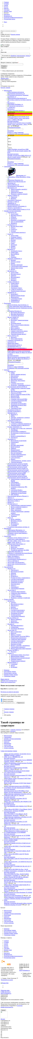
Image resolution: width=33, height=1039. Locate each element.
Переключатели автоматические (20, 658)
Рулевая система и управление (20, 577)
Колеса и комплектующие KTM (20, 394)
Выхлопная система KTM (18, 391)
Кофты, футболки (16, 238)
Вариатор (14, 414)
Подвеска (14, 576)
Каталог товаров (5, 87)
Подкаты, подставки (17, 548)
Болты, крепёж (16, 519)
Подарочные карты (9, 19)
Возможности (8, 16)
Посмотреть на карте (7, 980)
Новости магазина (7, 699)
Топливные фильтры (17, 315)
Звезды (14, 337)
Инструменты (15, 545)
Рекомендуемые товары (11, 674)
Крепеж (13, 607)
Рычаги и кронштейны (18, 436)
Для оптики (14, 285)
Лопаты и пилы (15, 261)
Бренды (6, 8)
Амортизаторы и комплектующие (21, 505)
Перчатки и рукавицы (18, 220)
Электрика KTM (16, 408)
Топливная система (17, 581)
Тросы (13, 585)
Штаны (13, 198)
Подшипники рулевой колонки (20, 433)
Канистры (14, 547)
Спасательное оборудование (19, 266)
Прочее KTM (15, 397)
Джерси (14, 197)
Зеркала (13, 573)
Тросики (14, 437)
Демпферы (14, 430)
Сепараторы (14, 627)
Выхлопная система (17, 571)
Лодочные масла (16, 323)
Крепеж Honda (15, 483)
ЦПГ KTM (14, 406)
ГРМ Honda (15, 482)
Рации (13, 263)
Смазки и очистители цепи (19, 331)
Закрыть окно (5, 78)
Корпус (13, 574)
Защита (13, 275)
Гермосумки (14, 252)
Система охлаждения (17, 579)
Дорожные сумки (16, 288)
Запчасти (14, 621)
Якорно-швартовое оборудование (21, 648)
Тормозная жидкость (17, 332)
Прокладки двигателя (18, 380)
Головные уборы (16, 237)
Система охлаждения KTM (19, 400)
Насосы (13, 651)
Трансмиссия (15, 584)
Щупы (13, 269)
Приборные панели (17, 451)
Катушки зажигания (17, 445)
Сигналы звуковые (17, 456)
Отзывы (6, 3)
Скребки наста (15, 594)
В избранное (11, 134)
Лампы (13, 448)
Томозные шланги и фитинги (20, 425)
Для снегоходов (8, 746)
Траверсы (14, 516)
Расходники (7, 740)
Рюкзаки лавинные (17, 264)
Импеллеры (15, 622)
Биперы (13, 260)
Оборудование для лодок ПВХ (20, 636)
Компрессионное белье (18, 295)
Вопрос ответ (8, 11)
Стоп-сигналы (15, 457)
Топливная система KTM (19, 403)
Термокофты (15, 300)
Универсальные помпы (18, 661)
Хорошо (3, 1010)
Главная (6, 2)
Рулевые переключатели (18, 454)
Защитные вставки (17, 192)
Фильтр (3, 1019)
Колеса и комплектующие (19, 507)
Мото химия (15, 328)
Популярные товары (10, 671)
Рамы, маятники (16, 510)
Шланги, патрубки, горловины (20, 645)
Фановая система (16, 644)
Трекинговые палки (17, 268)
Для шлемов (14, 286)
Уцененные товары (9, 676)
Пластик (14, 522)
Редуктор (14, 608)
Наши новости (5, 679)
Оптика (14, 218)
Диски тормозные (16, 422)
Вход (5, 22)
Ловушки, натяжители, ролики (20, 417)
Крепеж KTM (15, 396)
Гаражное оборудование (18, 591)
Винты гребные (16, 619)
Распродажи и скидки (10, 673)
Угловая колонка (16, 614)
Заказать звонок (15, 34)
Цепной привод (16, 419)
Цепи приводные (17, 338)
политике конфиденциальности (12, 1006)
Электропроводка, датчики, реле (21, 460)
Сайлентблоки (15, 514)
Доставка (6, 10)
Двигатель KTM (16, 393)
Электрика (15, 587)
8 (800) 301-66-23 (6, 34)
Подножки (15, 524)
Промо (13, 246)
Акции (6, 5)
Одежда (14, 229)
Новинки (6, 670)
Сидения (14, 525)
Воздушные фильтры (18, 312)
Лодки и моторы (9, 748)
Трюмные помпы (16, 659)
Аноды (13, 602)
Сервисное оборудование (19, 593)
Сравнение (20, 132)
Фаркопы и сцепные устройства (20, 597)
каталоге (12, 731)
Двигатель (15, 570)
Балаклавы (14, 294)
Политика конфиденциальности (13, 17)
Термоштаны (15, 301)
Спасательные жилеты (18, 232)
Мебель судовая (16, 634)
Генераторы (15, 442)
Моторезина (7, 743)
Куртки (13, 240)
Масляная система (17, 379)
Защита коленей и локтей (19, 189)
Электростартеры (16, 462)
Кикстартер (15, 376)
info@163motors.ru (24, 970)
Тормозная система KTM (18, 405)
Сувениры (14, 664)
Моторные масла (16, 329)
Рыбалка (13, 257)
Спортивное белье (16, 298)
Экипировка (7, 737)
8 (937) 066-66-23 (24, 966)
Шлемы (14, 223)
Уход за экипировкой (17, 221)
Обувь (13, 217)
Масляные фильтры (17, 314)
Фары (13, 459)
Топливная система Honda (19, 491)
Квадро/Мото (15, 254)
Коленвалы (14, 377)
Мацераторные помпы (17, 656)
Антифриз (14, 318)
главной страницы (15, 729)
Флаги (13, 665)
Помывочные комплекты (18, 638)
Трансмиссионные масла (18, 334)
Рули (13, 434)
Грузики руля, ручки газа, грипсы (21, 428)
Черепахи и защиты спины (19, 194)
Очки (13, 243)
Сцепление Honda (16, 490)
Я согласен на (16, 55)
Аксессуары (14, 214)
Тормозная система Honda (18, 493)
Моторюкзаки (15, 277)
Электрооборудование (17, 588)
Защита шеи (15, 191)
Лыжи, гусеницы (16, 508)
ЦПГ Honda (15, 494)
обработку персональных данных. (20, 55)
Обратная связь (5, 990)
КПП (13, 416)
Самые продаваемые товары (9, 751)
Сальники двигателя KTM (19, 399)
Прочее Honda (15, 485)
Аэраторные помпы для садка (20, 654)
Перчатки (14, 244)
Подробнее (10, 131)
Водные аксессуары (17, 226)
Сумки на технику (17, 289)
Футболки (14, 667)
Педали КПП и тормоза (18, 431)
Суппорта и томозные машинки (21, 423)
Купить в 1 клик (12, 132)
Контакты (7, 14)
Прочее (13, 382)
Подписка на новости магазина (10, 692)
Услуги (6, 6)
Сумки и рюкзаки (16, 596)
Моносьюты (15, 297)
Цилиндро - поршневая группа (20, 385)
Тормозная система (17, 582)
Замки (13, 443)
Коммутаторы (15, 447)
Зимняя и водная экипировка (12, 738)
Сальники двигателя (17, 383)
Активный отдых (16, 251)
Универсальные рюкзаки (18, 291)
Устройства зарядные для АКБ (20, 550)
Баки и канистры (16, 631)
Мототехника (8, 735)
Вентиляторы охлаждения (18, 440)
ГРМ (13, 373)
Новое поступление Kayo (8, 682)
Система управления (17, 611)
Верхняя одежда (16, 215)
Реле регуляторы (16, 453)
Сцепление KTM (16, 402)
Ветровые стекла (16, 520)
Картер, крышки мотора (18, 374)
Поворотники (15, 450)
